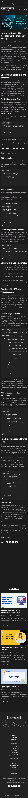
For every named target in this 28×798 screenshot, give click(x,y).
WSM (10, 795)
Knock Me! (16, 780)
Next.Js (14, 763)
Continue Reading (5, 625)
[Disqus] (14, 565)
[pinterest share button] (16, 542)
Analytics (14, 768)
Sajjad (4, 42)
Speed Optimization (14, 755)
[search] (20, 9)
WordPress (14, 750)
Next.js (11, 42)
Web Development (14, 748)
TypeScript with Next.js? (10, 687)
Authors (14, 735)
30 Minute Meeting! (20, 778)
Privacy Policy (14, 740)
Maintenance (14, 753)
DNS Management (14, 765)
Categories (14, 737)
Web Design (14, 746)
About (14, 733)
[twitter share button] (10, 542)
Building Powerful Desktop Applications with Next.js (11, 612)
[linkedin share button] (13, 542)
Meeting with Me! (16, 776)
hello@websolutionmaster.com (15, 783)
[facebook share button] (7, 542)
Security (14, 770)
